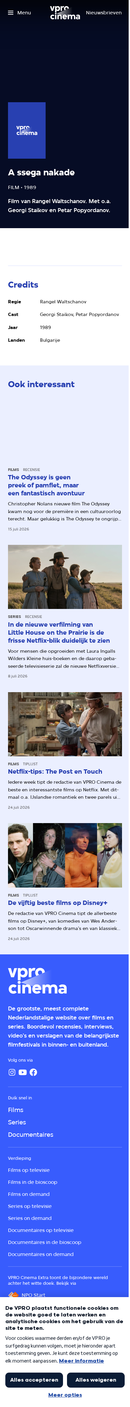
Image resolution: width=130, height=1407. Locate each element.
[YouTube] (23, 1072)
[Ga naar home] (65, 12)
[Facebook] (33, 1072)
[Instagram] (12, 1072)
